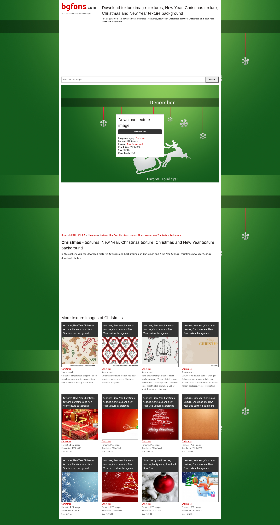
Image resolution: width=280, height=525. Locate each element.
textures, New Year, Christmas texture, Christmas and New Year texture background (78, 329)
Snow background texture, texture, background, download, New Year (159, 464)
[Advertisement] (160, 49)
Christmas (140, 138)
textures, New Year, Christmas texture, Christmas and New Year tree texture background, (119, 464)
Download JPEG (140, 132)
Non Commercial (135, 144)
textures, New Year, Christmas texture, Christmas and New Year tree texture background (159, 402)
